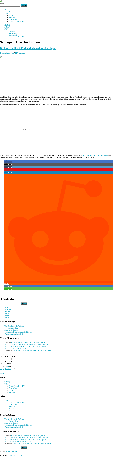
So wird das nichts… (11, 328)
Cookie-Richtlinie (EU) (17, 21)
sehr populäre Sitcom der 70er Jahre (95, 155)
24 (1, 369)
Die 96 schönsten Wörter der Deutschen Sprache (28, 342)
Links (6, 295)
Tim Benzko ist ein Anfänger (14, 326)
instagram (7, 309)
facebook (7, 307)
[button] (8, 162)
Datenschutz (13, 19)
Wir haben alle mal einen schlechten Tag (18, 332)
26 (6, 369)
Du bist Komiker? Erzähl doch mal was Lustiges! (28, 48)
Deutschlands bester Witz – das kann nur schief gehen (27, 346)
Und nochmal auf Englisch (13, 334)
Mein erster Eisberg (11, 330)
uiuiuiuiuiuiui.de (11, 451)
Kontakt (11, 15)
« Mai (2, 373)
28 (10, 369)
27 (8, 369)
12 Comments (20, 53)
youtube (7, 311)
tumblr (6, 317)
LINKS (7, 11)
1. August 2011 (5, 53)
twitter (6, 313)
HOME (7, 9)
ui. (13, 53)
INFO (6, 13)
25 (3, 369)
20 (8, 366)
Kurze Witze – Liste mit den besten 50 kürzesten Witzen (28, 344)
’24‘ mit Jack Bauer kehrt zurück (20, 348)
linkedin (7, 315)
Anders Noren (12, 455)
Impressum (12, 17)
